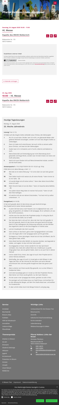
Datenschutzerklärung (31, 395)
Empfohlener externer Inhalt (13, 53)
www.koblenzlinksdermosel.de (45, 354)
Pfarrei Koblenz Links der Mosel (41, 336)
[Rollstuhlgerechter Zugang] (47, 35)
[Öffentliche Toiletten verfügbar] (51, 35)
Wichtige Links (37, 305)
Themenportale (8, 334)
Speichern (40, 401)
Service (5, 305)
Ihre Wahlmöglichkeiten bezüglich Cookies (29, 387)
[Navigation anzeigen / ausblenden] (55, 3)
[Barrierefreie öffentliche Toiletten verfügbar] (55, 35)
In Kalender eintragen (10, 81)
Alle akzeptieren (51, 401)
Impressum (4, 402)
